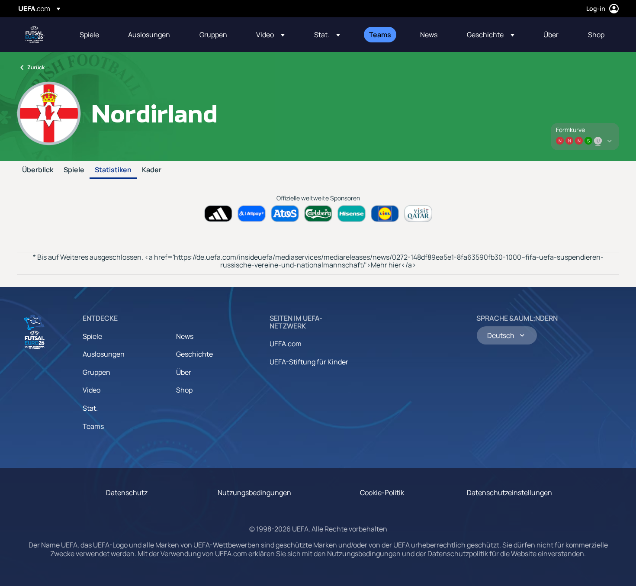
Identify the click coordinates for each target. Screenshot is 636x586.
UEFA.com (286, 343)
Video (91, 390)
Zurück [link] (36, 67)
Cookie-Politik (382, 492)
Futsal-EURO (35, 34)
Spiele (74, 170)
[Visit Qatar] (418, 213)
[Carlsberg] (318, 213)
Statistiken (113, 170)
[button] (270, 34)
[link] (89, 34)
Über (183, 372)
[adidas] (218, 213)
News (184, 336)
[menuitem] (93, 34)
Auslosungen (104, 354)
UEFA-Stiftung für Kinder (309, 362)
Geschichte (194, 354)
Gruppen (96, 372)
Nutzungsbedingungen (254, 492)
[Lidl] (385, 213)
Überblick (37, 170)
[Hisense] (351, 213)
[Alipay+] (252, 213)
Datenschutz (127, 492)
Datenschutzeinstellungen (509, 492)
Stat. (90, 408)
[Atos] (285, 213)
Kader (151, 170)
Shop (184, 390)
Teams (93, 426)
